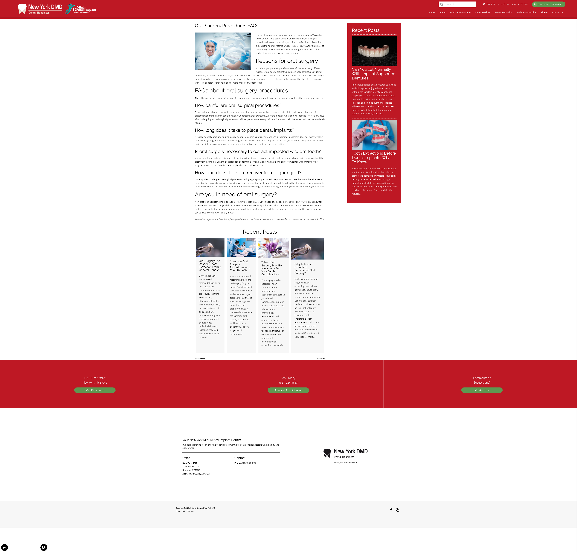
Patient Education (503, 12)
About (443, 12)
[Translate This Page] (43, 547)
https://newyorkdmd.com (236, 219)
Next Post (320, 359)
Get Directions (95, 390)
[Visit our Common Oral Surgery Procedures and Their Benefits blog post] (241, 247)
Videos (544, 12)
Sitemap (191, 511)
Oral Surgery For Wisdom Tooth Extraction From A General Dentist (210, 265)
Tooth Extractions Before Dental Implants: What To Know (374, 157)
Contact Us (557, 12)
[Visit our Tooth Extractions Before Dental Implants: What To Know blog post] (374, 149)
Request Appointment (288, 390)
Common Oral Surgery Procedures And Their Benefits (240, 266)
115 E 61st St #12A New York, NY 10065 (507, 4)
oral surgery (294, 34)
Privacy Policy (181, 511)
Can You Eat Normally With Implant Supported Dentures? (373, 73)
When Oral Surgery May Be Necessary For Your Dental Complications (271, 268)
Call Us (550, 4)
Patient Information (527, 12)
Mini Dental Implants (460, 12)
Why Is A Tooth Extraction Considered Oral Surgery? (305, 269)
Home (432, 12)
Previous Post (200, 359)
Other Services (482, 12)
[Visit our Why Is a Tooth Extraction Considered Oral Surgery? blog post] (307, 249)
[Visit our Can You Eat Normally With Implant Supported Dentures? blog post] (374, 65)
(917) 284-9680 (278, 219)
